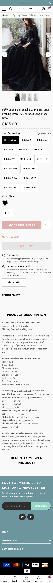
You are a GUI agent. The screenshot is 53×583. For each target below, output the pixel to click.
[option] (26, 54)
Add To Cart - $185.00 (22, 225)
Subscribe (41, 505)
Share (16, 282)
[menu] (4, 9)
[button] (50, 3)
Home (5, 15)
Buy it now (26, 245)
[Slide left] (4, 54)
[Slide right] (48, 54)
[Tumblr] (30, 517)
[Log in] (43, 9)
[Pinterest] (22, 517)
